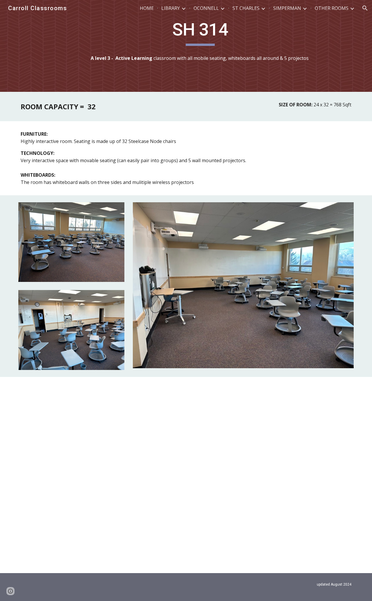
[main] (200, 32)
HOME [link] (147, 8)
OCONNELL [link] (206, 8)
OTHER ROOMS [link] (331, 8)
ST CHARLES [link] (246, 8)
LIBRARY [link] (170, 8)
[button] (365, 8)
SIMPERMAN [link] (287, 8)
